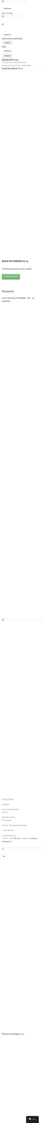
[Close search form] (3, 3)
